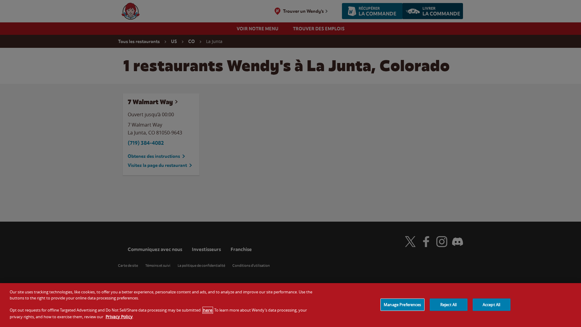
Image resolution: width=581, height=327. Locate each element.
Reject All (448, 304)
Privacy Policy (119, 316)
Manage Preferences (402, 304)
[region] (290, 305)
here (207, 310)
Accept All (491, 304)
